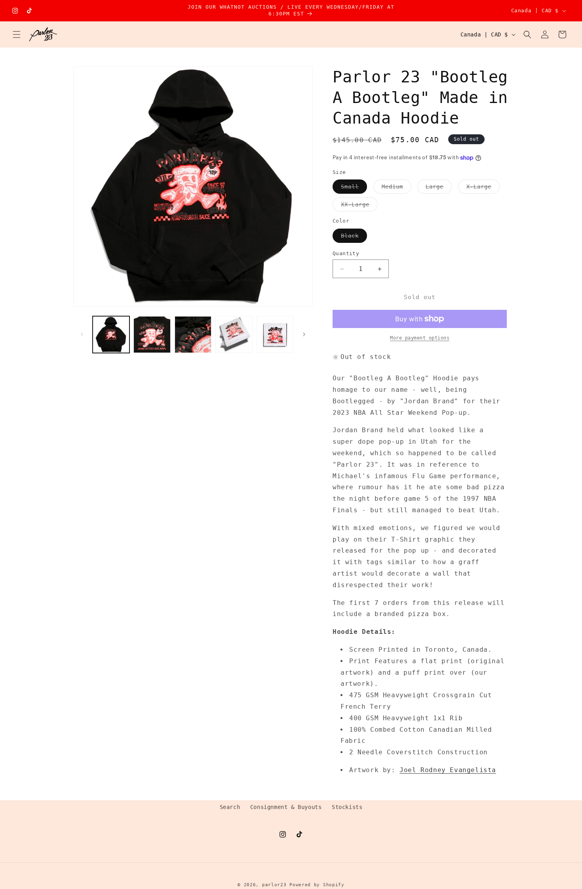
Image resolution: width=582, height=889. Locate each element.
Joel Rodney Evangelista (447, 770)
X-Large (483, 188)
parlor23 (274, 884)
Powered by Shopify (316, 884)
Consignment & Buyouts (286, 807)
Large (439, 188)
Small (354, 188)
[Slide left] (82, 334)
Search (230, 807)
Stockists (347, 807)
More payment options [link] (419, 338)
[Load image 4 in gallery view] (233, 334)
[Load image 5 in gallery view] (275, 334)
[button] (16, 34)
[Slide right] (304, 334)
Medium (396, 188)
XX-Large (359, 206)
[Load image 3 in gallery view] (193, 334)
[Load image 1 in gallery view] (111, 334)
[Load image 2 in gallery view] (151, 334)
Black (354, 237)
